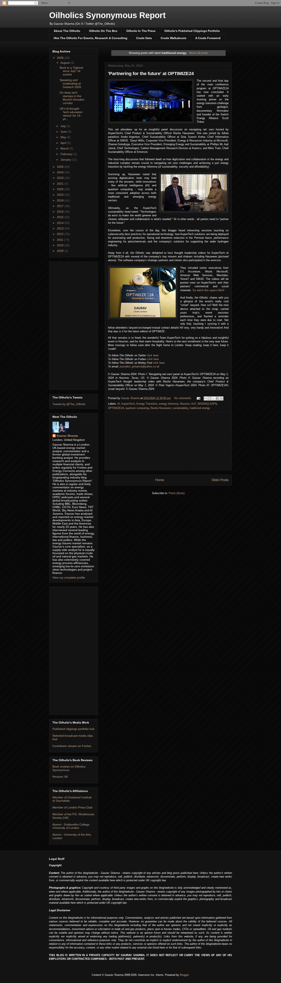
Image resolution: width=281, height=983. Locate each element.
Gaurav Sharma (67, 435)
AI (118, 403)
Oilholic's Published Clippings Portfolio (192, 30)
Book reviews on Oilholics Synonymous (69, 768)
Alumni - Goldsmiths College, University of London (71, 826)
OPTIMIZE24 (116, 408)
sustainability (180, 408)
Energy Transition (146, 403)
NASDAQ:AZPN (207, 403)
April (63, 143)
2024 (60, 172)
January (66, 159)
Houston (185, 403)
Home (159, 480)
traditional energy (200, 408)
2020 (60, 189)
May (63, 137)
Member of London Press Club (72, 807)
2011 (60, 239)
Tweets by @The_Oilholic (69, 404)
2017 (60, 206)
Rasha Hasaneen (161, 408)
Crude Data (144, 38)
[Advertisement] (168, 441)
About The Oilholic (67, 30)
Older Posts (220, 480)
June (64, 131)
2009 (60, 250)
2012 (60, 234)
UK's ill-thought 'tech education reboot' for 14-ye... (71, 113)
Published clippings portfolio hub (73, 729)
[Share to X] (213, 398)
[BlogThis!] (210, 398)
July (63, 126)
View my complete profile (68, 577)
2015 (60, 217)
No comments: (183, 398)
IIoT (193, 403)
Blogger (184, 974)
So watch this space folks (208, 290)
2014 (60, 223)
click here (152, 355)
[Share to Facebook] (217, 398)
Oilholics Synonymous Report (107, 15)
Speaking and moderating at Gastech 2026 (70, 83)
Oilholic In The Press (141, 30)
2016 (60, 211)
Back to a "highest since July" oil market (71, 71)
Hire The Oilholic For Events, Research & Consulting (90, 38)
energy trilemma (168, 403)
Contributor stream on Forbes (71, 746)
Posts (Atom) (177, 493)
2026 (60, 57)
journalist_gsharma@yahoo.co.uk (139, 366)
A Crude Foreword (208, 38)
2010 (60, 245)
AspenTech (128, 403)
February (66, 154)
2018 (60, 200)
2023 (60, 177)
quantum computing (137, 408)
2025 (60, 166)
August (65, 62)
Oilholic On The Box (103, 30)
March (65, 148)
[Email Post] (198, 398)
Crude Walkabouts (173, 38)
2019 (60, 194)
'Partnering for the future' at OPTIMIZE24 (151, 73)
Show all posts (198, 52)
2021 (60, 183)
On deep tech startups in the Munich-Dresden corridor (72, 97)
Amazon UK (60, 776)
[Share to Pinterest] (221, 398)
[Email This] (206, 398)
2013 (60, 228)
